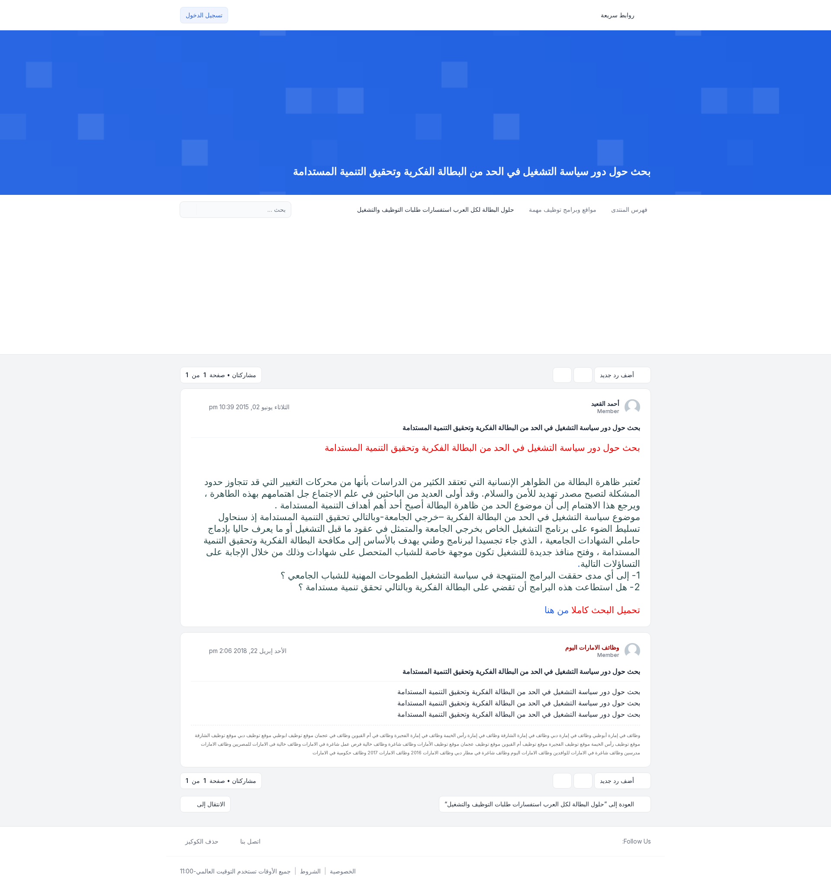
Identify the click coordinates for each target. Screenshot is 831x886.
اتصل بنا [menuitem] (250, 841)
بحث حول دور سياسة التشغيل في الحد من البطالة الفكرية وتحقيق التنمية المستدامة (521, 427)
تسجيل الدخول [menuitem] (204, 15)
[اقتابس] (198, 406)
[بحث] (204, 209)
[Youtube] (603, 841)
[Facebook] (617, 841)
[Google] (596, 841)
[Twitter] (610, 841)
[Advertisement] (415, 289)
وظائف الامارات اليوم (592, 647)
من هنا (556, 609)
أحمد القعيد (605, 403)
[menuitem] (621, 15)
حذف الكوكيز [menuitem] (202, 841)
